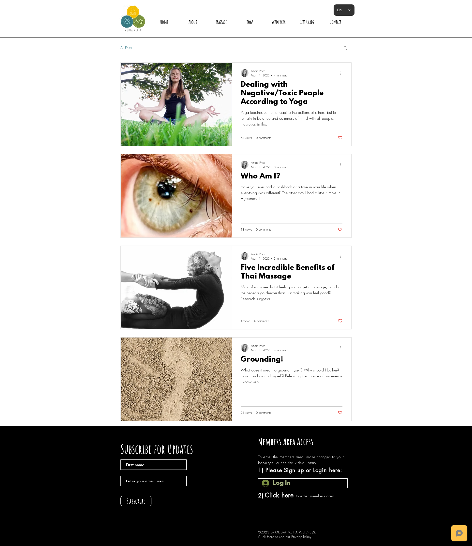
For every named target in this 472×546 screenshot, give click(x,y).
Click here (279, 495)
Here (270, 536)
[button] (345, 48)
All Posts (126, 47)
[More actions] (342, 73)
